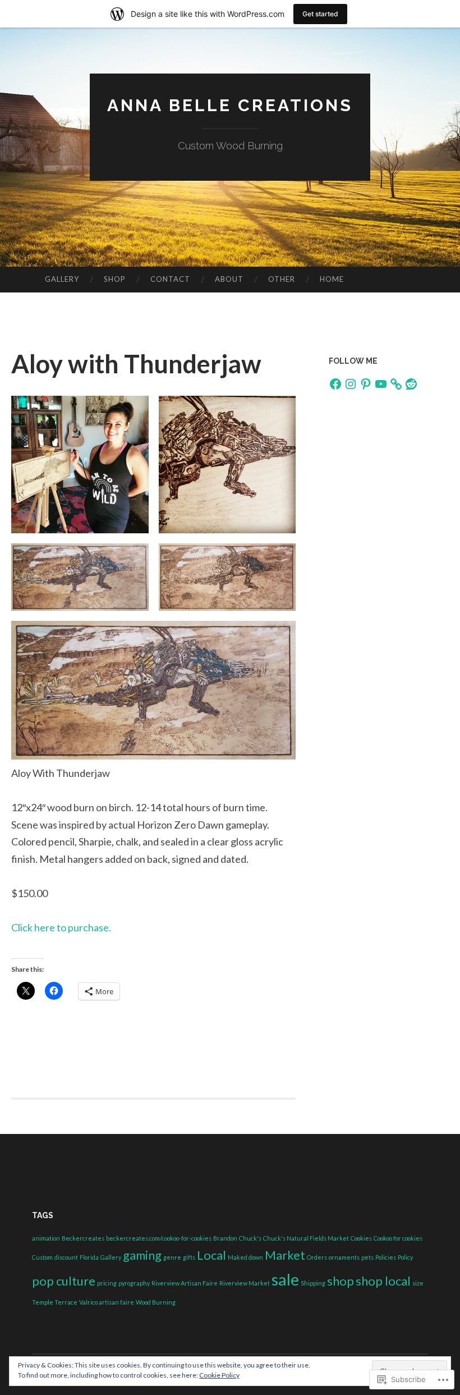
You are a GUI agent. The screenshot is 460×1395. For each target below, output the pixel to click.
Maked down (245, 1257)
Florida (89, 1257)
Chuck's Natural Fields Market (306, 1238)
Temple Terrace (54, 1302)
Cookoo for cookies (398, 1238)
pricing (107, 1283)
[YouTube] (381, 384)
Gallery (62, 279)
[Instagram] (350, 384)
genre (172, 1257)
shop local (383, 1280)
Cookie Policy (219, 1375)
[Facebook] (335, 384)
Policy (405, 1257)
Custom (42, 1257)
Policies (385, 1257)
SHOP (115, 279)
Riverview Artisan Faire (184, 1283)
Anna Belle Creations (230, 105)
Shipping (313, 1283)
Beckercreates (83, 1238)
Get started (320, 14)
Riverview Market (244, 1283)
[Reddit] (411, 384)
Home (332, 279)
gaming (142, 1255)
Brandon (225, 1238)
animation (46, 1238)
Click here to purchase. (61, 927)
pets (367, 1257)
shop (340, 1280)
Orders (317, 1257)
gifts (189, 1257)
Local (211, 1255)
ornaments (344, 1257)
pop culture (63, 1280)
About (229, 279)
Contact (170, 279)
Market (285, 1255)
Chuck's (250, 1238)
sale (285, 1279)
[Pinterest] (365, 384)
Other (281, 279)
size (418, 1283)
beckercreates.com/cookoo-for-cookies (158, 1238)
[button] (80, 464)
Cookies (361, 1238)
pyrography (134, 1283)
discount (66, 1257)
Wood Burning (156, 1302)
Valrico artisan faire (106, 1302)
